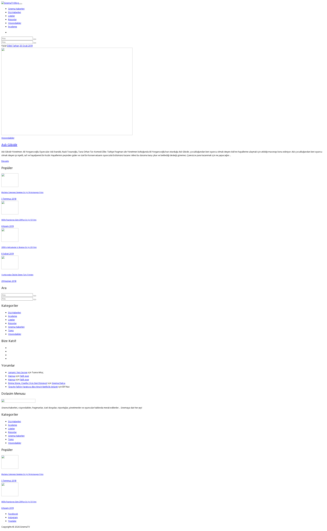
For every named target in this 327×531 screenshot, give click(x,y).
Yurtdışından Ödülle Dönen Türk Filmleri (17, 275)
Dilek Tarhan (13, 46)
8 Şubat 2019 (7, 254)
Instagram (13, 517)
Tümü (11, 330)
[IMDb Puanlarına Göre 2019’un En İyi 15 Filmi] (9, 214)
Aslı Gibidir (9, 145)
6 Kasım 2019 (7, 226)
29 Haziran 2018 (8, 281)
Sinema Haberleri (16, 9)
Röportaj (12, 19)
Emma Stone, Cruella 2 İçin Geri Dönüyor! (27, 383)
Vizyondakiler (14, 23)
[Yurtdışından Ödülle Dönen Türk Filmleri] (9, 268)
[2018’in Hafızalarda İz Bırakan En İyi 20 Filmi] (9, 241)
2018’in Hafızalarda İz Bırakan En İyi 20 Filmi (19, 247)
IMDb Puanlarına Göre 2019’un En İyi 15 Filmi (18, 220)
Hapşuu (11, 376)
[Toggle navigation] (20, 3)
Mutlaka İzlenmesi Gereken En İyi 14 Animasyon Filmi (22, 192)
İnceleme (12, 27)
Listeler (11, 16)
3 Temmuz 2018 (8, 199)
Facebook (13, 514)
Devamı (5, 161)
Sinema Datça (58, 383)
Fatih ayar (24, 376)
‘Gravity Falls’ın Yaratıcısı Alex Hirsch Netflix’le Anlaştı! (33, 387)
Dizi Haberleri (14, 12)
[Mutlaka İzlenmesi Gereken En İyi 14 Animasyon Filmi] (9, 186)
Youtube (12, 521)
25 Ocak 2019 (26, 46)
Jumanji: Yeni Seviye (17, 372)
